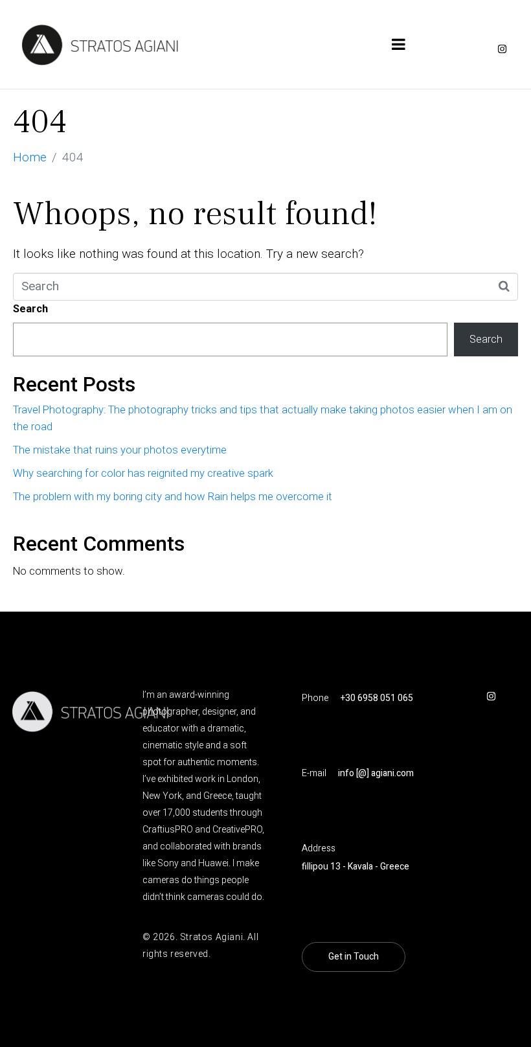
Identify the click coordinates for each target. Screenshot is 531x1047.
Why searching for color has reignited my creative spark (143, 473)
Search (30, 309)
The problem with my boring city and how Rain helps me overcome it (172, 496)
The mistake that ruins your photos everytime (120, 450)
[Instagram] (502, 49)
